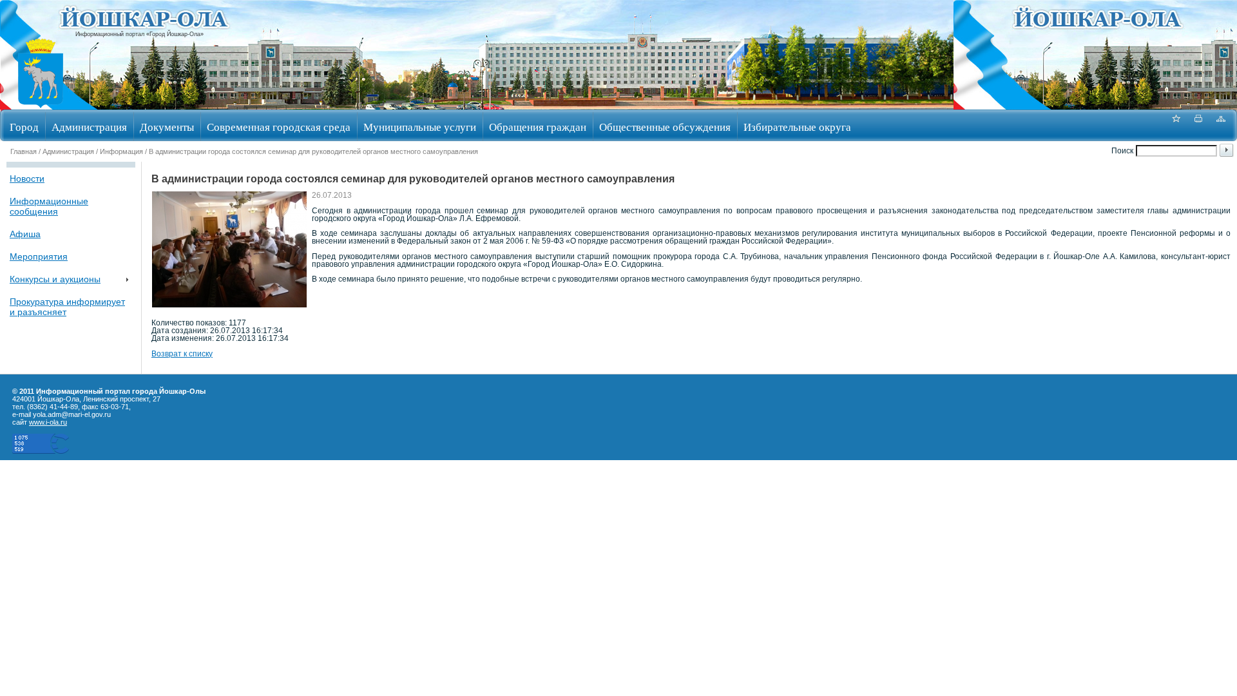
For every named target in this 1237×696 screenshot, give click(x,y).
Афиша (25, 234)
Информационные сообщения (49, 206)
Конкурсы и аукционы (55, 279)
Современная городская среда (278, 126)
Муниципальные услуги (419, 126)
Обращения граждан (537, 126)
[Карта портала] (1220, 125)
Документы (167, 126)
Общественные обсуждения (665, 126)
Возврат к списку (182, 354)
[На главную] (40, 105)
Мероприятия (39, 256)
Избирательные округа (797, 126)
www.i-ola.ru (48, 422)
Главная (23, 151)
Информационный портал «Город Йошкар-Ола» (139, 34)
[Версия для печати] (1198, 125)
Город (24, 126)
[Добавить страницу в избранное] (1175, 125)
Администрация (89, 126)
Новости (27, 178)
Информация (121, 151)
